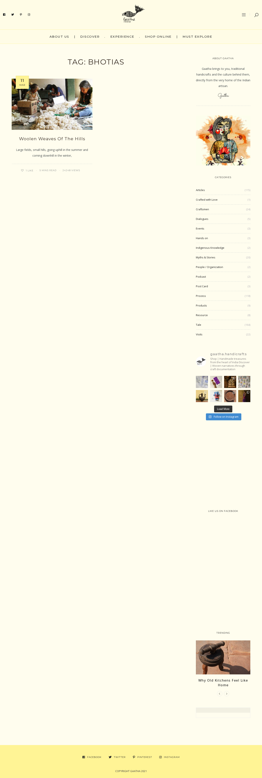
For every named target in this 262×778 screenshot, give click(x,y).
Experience (122, 36)
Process (201, 296)
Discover (89, 36)
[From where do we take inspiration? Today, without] (230, 382)
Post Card (202, 286)
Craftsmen (202, 209)
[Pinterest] (21, 14)
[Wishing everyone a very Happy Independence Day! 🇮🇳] (244, 382)
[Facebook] (4, 14)
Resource (202, 315)
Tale (198, 325)
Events (200, 228)
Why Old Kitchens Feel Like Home (223, 682)
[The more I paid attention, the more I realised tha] (230, 396)
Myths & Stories (205, 257)
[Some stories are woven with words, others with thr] (244, 396)
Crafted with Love (207, 199)
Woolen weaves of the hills (52, 138)
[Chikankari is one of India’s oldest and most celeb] (202, 382)
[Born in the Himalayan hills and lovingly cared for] (216, 396)
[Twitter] (12, 14)
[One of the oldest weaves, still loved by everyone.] (216, 382)
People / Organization (209, 267)
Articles (200, 190)
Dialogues (202, 219)
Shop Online (158, 36)
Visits (199, 334)
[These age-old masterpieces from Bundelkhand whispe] (202, 396)
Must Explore (197, 36)
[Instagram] (29, 14)
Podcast (201, 276)
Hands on (202, 238)
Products (201, 305)
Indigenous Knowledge (210, 248)
